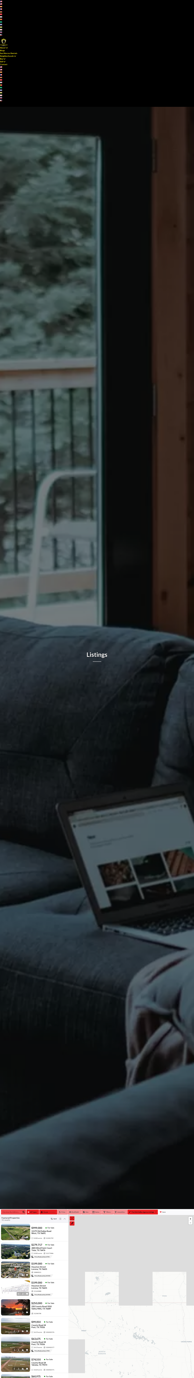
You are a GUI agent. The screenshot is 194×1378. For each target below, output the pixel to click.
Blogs (2, 50)
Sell (1, 61)
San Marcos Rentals (8, 53)
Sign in (9, 37)
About (3, 48)
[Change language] (2, 1)
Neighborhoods (7, 56)
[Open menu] (1, 105)
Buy (1, 59)
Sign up (3, 37)
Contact (3, 64)
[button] (190, 1219)
